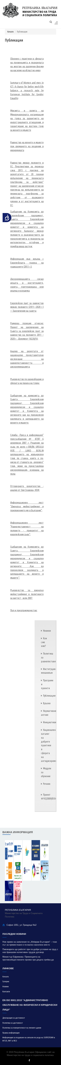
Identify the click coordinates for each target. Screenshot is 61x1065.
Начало (10, 31)
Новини (47, 630)
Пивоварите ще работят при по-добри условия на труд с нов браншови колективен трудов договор (30, 951)
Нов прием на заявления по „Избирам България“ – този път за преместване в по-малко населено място (29, 943)
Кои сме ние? (44, 642)
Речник (46, 783)
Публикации (49, 695)
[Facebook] (29, 1061)
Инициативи (49, 722)
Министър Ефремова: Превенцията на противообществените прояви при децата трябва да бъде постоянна (28, 958)
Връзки (46, 703)
